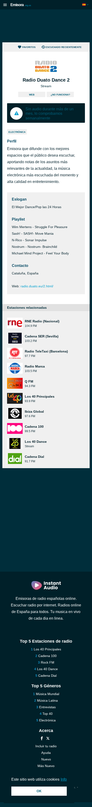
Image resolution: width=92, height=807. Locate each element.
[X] (48, 739)
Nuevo (46, 759)
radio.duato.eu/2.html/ (37, 286)
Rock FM (47, 662)
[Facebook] (42, 739)
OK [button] (39, 791)
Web (31, 94)
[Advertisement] (46, 26)
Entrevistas (47, 707)
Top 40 (47, 714)
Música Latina (47, 700)
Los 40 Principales (47, 649)
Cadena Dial (47, 675)
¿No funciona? (60, 94)
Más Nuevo (46, 766)
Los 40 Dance (47, 669)
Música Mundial (47, 694)
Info (64, 779)
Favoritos (29, 47)
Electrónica (16, 132)
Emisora (20, 5)
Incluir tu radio (46, 746)
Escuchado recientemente (64, 47)
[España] (86, 5)
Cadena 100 (47, 656)
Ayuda (46, 753)
